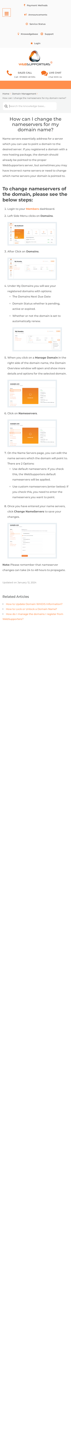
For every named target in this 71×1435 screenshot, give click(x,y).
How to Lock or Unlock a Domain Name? (31, 609)
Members (32, 208)
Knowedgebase (29, 34)
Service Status (38, 24)
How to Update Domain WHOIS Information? (34, 604)
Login (37, 43)
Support (49, 34)
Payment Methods (37, 5)
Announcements (37, 14)
